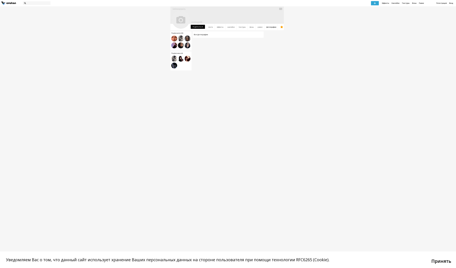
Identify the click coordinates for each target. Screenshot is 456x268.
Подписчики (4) (177, 53)
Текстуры (406, 3)
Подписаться (197, 27)
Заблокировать (178, 9)
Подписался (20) (177, 33)
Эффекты (385, 3)
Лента (210, 27)
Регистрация (441, 3)
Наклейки (395, 3)
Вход (451, 3)
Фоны (414, 3)
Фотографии (271, 27)
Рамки (421, 3)
